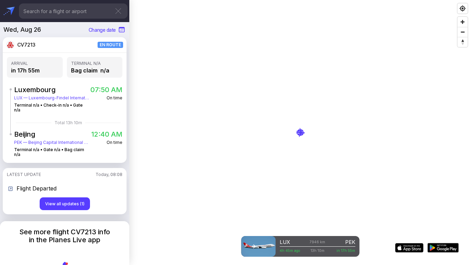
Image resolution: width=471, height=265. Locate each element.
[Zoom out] (463, 32)
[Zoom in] (463, 22)
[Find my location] (463, 8)
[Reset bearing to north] (463, 42)
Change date (102, 30)
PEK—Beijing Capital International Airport (52, 142)
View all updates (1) (64, 203)
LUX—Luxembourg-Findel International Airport (52, 98)
